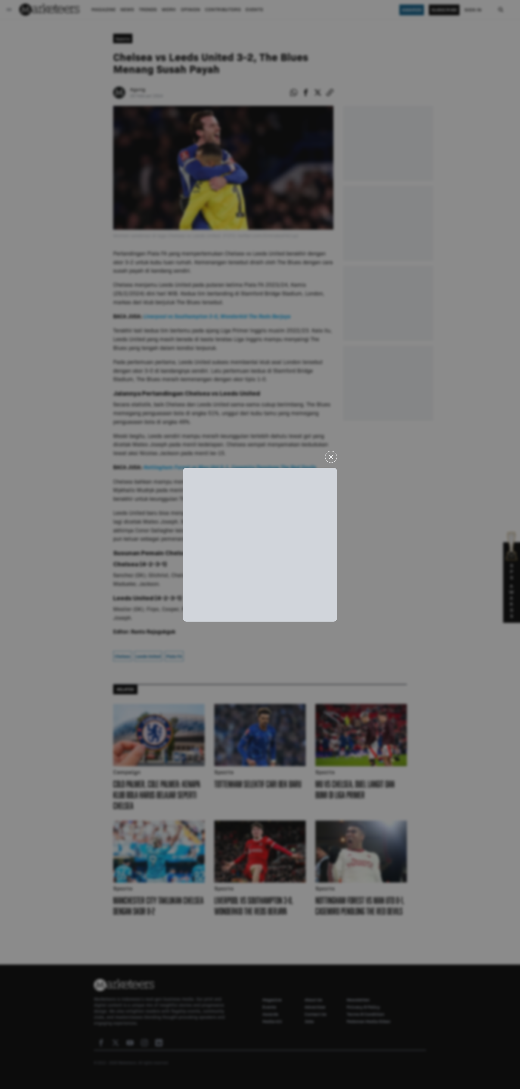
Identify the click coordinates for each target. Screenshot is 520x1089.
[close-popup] (331, 457)
